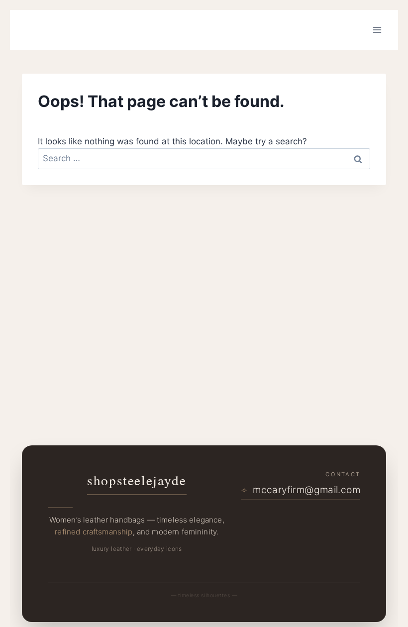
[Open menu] (377, 29)
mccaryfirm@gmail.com (300, 490)
